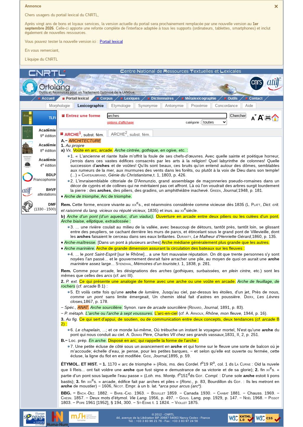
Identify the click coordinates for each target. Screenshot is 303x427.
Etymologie (120, 105)
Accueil (48, 98)
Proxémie (199, 105)
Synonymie (147, 105)
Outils (233, 98)
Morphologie (59, 105)
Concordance (226, 105)
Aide (249, 105)
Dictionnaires (162, 98)
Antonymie (174, 105)
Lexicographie (91, 105)
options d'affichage (120, 122)
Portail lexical (111, 41)
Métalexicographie (200, 98)
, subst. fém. (84, 134)
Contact (255, 98)
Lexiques (132, 98)
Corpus (106, 98)
